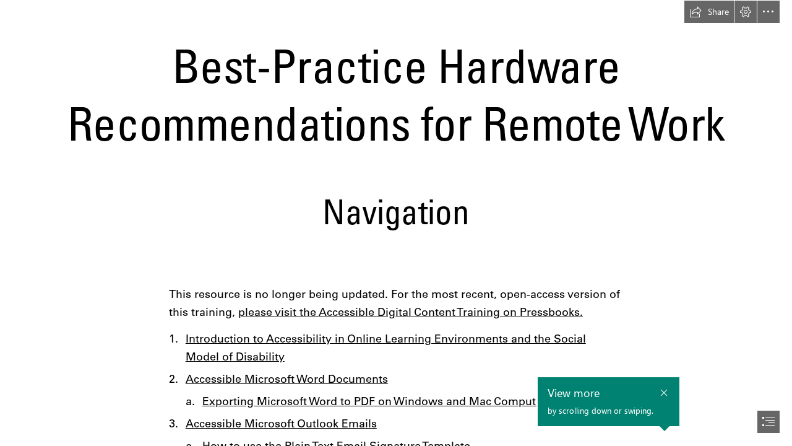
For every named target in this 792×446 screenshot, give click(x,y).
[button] (709, 12)
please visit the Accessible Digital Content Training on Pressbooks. (410, 312)
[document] (396, 223)
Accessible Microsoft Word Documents (287, 379)
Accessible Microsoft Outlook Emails (281, 423)
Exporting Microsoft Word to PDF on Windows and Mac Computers (377, 401)
